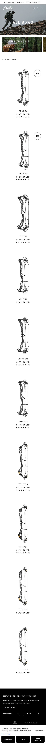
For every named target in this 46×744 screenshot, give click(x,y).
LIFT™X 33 (23, 421)
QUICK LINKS (8, 713)
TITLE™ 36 (22, 547)
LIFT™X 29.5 (23, 359)
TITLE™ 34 (22, 484)
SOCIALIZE (27, 713)
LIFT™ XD (23, 299)
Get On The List (10, 707)
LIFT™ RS (23, 236)
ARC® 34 (23, 173)
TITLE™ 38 (22, 609)
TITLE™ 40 (22, 669)
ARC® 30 (23, 111)
